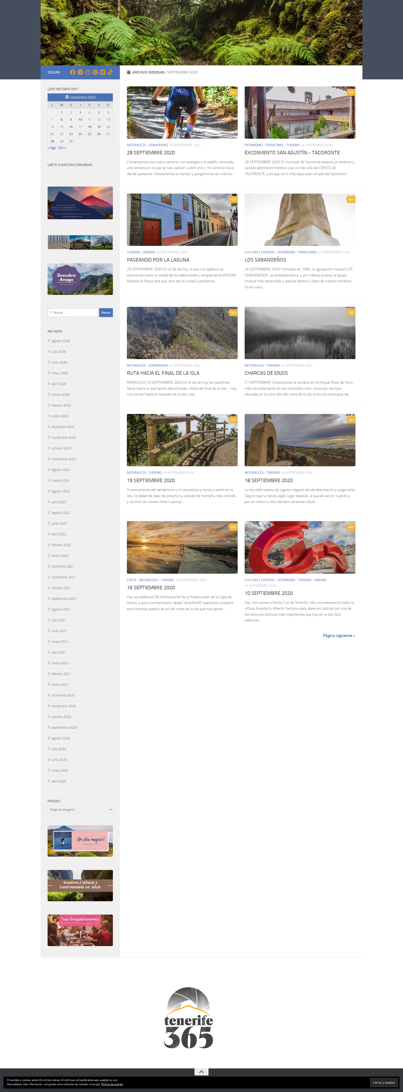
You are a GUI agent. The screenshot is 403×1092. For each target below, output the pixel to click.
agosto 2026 (61, 341)
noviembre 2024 (64, 459)
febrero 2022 (61, 545)
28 (52, 141)
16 (71, 127)
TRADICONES (274, 145)
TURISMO (293, 145)
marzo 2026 (60, 394)
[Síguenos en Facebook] (73, 72)
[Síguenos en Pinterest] (95, 72)
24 (80, 134)
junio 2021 (59, 631)
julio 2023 (59, 502)
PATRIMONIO (254, 145)
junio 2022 (59, 523)
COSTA (131, 580)
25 (89, 134)
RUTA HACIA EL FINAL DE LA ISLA (163, 373)
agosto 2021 (61, 609)
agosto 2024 (61, 470)
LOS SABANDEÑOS (265, 260)
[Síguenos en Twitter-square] (102, 72)
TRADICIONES (307, 252)
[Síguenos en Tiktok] (110, 72)
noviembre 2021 (64, 577)
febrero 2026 (61, 405)
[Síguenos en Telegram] (80, 72)
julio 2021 (59, 620)
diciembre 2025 (63, 427)
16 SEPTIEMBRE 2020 (151, 588)
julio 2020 (59, 749)
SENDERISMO (158, 145)
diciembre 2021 (63, 566)
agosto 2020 (61, 738)
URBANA (149, 252)
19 (99, 127)
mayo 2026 (60, 373)
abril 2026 (59, 384)
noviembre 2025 (64, 437)
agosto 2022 (61, 513)
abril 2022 (59, 534)
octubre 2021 (61, 588)
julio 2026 (59, 352)
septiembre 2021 (64, 599)
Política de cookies (112, 1084)
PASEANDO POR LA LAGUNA (158, 260)
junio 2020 (59, 760)
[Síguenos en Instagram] (87, 72)
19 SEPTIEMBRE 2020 (151, 480)
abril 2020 (59, 781)
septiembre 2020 (64, 727)
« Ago (52, 148)
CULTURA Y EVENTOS (259, 252)
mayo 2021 (60, 642)
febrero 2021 (61, 674)
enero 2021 (60, 684)
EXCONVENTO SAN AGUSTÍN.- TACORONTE (292, 153)
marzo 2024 (60, 480)
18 (89, 127)
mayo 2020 (60, 770)
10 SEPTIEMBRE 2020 (269, 593)
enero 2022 (60, 556)
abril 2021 (59, 652)
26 (99, 134)
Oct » (62, 148)
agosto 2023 (61, 491)
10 (80, 119)
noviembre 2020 (64, 706)
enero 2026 (60, 416)
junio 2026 (59, 362)
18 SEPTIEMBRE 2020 (269, 480)
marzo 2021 (60, 663)
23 (71, 134)
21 (52, 134)
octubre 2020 (61, 717)
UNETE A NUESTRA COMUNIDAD (70, 165)
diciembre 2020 (63, 695)
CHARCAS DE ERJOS (266, 373)
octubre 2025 (61, 448)
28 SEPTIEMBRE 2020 (151, 153)
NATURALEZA (136, 145)
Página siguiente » (339, 635)
